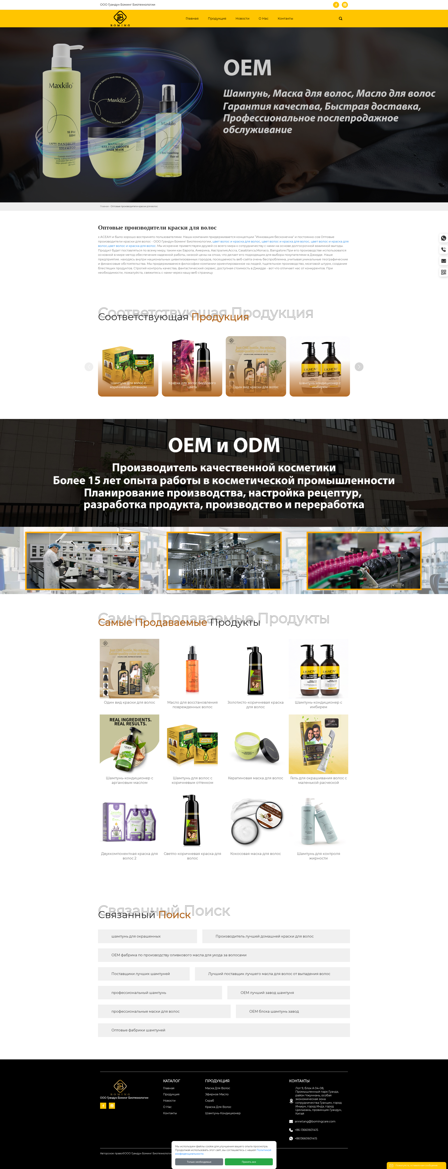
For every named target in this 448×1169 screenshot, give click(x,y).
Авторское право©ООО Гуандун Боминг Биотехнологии (136, 1153)
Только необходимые (199, 1161)
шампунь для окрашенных (136, 936)
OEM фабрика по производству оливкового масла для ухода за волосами (179, 955)
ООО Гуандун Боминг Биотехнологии (127, 4)
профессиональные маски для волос (145, 1011)
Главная (104, 206)
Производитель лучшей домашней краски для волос (265, 936)
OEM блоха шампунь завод (274, 1011)
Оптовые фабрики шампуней (138, 1030)
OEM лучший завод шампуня (267, 993)
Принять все (249, 1161)
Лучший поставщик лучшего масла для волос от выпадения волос (269, 974)
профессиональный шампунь (138, 993)
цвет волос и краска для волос (236, 241)
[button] (359, 366)
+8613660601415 (306, 1138)
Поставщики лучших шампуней (140, 974)
